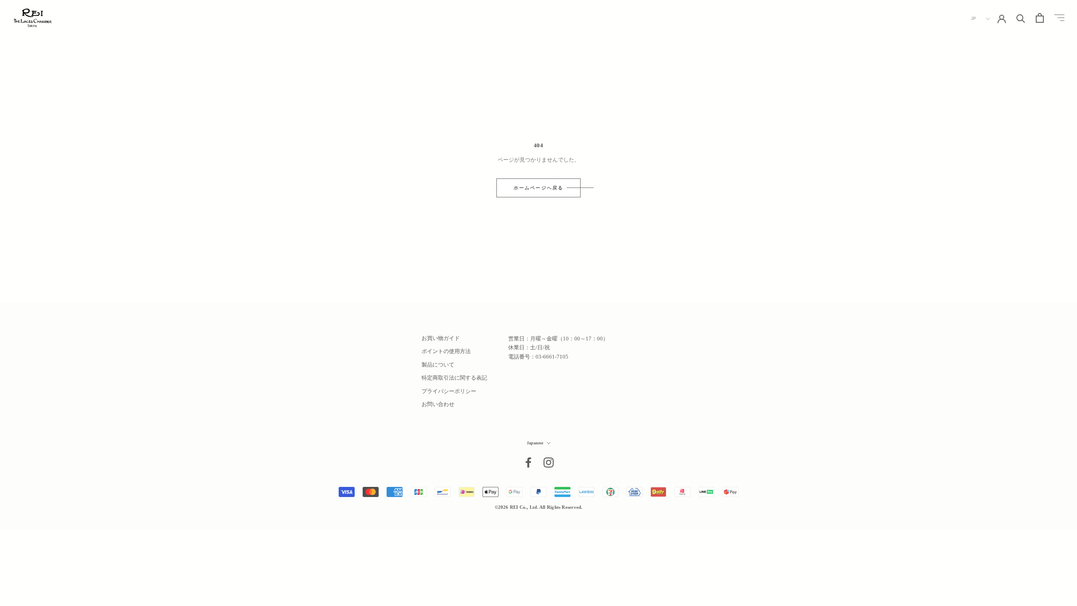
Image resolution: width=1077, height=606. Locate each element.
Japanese (535, 443)
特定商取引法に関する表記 (454, 378)
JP (973, 18)
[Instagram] (549, 462)
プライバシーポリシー (449, 391)
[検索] (1020, 17)
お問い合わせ (438, 404)
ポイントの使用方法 (446, 351)
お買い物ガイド (441, 338)
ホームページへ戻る (539, 187)
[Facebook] (528, 462)
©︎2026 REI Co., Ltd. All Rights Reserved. (539, 507)
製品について (438, 364)
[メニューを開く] (1059, 17)
